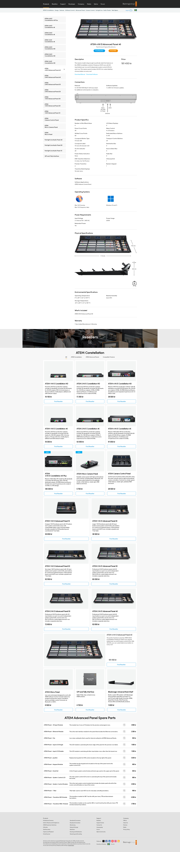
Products (46, 4)
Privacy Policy (126, 829)
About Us (125, 822)
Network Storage (74, 827)
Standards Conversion (75, 820)
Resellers (55, 4)
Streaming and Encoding (76, 834)
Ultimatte (45, 827)
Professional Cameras (48, 820)
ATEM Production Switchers (49, 825)
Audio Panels (107, 10)
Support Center (100, 822)
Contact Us (99, 825)
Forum (103, 4)
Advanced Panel (80, 10)
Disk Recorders (46, 829)
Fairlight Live (99, 10)
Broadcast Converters (75, 822)
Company (81, 4)
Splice (96, 4)
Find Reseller (99, 51)
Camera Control (90, 10)
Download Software (92, 74)
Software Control (70, 10)
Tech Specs (115, 10)
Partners (125, 825)
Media (89, 4)
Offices (125, 820)
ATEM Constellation (48, 10)
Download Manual (80, 74)
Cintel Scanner (46, 834)
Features (62, 10)
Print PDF (113, 51)
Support (63, 4)
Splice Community (101, 831)
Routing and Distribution (76, 831)
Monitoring (72, 825)
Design (56, 10)
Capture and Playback (48, 831)
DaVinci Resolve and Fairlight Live (51, 822)
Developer (71, 4)
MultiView (72, 829)
